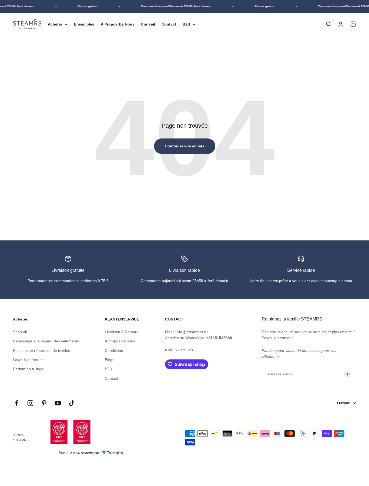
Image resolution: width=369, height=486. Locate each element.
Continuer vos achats (184, 146)
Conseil (148, 24)
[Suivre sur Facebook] (16, 403)
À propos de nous (120, 341)
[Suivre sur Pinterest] (44, 403)
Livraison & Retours (121, 332)
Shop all (20, 332)
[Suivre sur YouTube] (58, 403)
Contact (169, 24)
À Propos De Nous (118, 24)
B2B (186, 24)
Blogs (109, 360)
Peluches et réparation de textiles (41, 350)
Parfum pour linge (28, 369)
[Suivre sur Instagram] (30, 403)
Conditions (114, 350)
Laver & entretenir (28, 360)
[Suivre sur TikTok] (71, 403)
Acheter (55, 24)
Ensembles (84, 24)
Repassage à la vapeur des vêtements (46, 341)
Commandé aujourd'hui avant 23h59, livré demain (174, 6)
